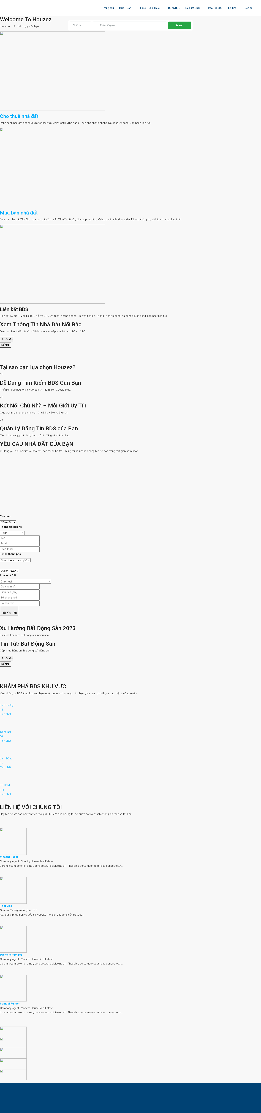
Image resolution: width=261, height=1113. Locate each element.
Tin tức (232, 8)
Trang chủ (108, 8)
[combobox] (80, 25)
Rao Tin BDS (215, 8)
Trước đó (7, 339)
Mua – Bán (125, 8)
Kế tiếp (5, 344)
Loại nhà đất (8, 575)
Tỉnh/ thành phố (10, 554)
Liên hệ (248, 8)
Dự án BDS (174, 8)
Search (179, 25)
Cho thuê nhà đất (19, 116)
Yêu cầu (5, 516)
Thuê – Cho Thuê (150, 8)
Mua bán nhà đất (19, 213)
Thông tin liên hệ (11, 526)
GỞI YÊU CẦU (9, 613)
